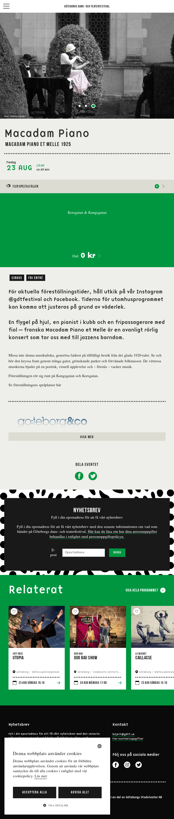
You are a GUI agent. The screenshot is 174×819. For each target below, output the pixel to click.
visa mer (87, 437)
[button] (57, 805)
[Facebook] (115, 765)
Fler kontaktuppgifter (127, 739)
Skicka (117, 552)
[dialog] (57, 776)
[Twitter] (138, 765)
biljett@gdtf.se (123, 734)
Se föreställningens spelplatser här (34, 384)
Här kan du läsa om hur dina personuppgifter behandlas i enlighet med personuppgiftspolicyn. (103, 534)
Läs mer (41, 775)
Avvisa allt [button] (80, 792)
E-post (53, 552)
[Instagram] (127, 765)
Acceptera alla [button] (34, 792)
